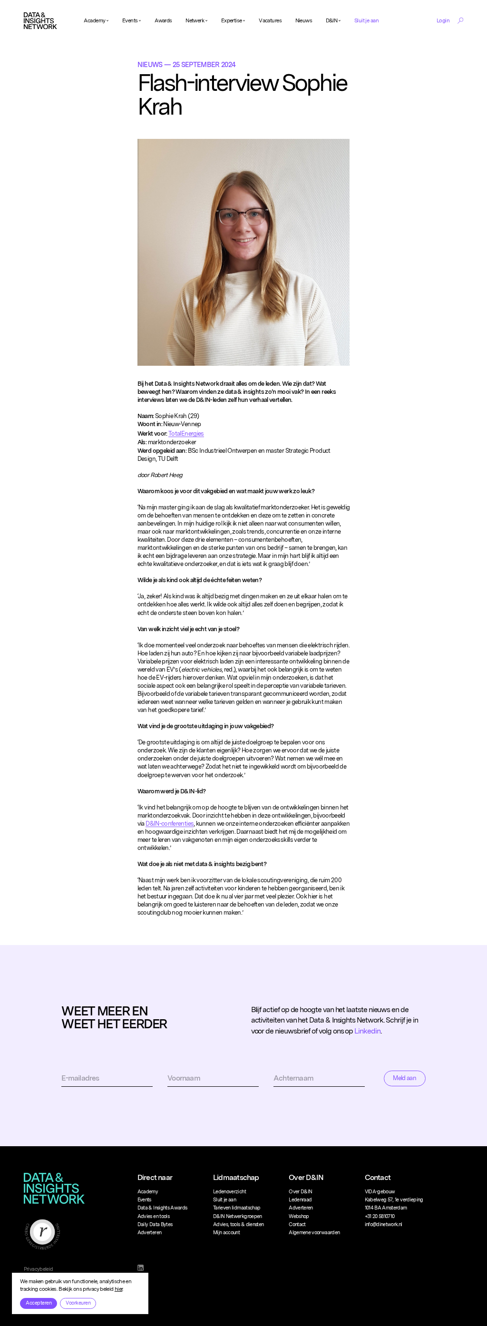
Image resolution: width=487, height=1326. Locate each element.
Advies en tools (153, 1216)
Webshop (299, 1216)
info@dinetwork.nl (383, 1224)
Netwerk (194, 20)
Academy (94, 20)
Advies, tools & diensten (238, 1224)
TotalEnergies (186, 433)
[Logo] (40, 20)
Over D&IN (300, 1192)
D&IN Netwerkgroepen (237, 1216)
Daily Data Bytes (155, 1224)
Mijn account (226, 1232)
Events (130, 20)
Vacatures (270, 20)
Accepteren (38, 1303)
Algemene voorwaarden (314, 1232)
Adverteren (149, 1232)
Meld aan (404, 1078)
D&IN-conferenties (170, 823)
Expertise (231, 20)
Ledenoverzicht (229, 1192)
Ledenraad (300, 1200)
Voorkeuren (78, 1303)
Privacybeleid (38, 1269)
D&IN (332, 20)
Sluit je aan (366, 20)
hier (118, 1289)
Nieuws (303, 20)
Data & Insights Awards (162, 1208)
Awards (163, 20)
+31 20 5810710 (380, 1216)
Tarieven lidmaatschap (236, 1208)
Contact (297, 1224)
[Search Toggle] (460, 21)
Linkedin (367, 1030)
